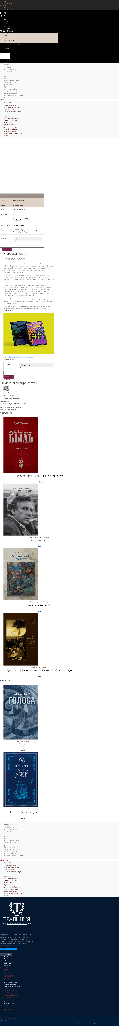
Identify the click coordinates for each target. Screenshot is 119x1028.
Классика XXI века (9, 67)
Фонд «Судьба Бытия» (10, 91)
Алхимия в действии (9, 82)
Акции (5, 98)
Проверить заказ (7, 3)
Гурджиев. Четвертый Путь (12, 74)
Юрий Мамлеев (8, 72)
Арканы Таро (7, 85)
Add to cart (6, 249)
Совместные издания (10, 93)
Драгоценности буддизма (11, 89)
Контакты (6, 28)
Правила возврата (10, 982)
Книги (5, 34)
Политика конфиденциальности (9, 1018)
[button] (49, 5)
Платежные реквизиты (11, 986)
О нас (5, 38)
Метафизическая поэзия (11, 69)
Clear (15, 241)
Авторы (6, 36)
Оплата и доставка (10, 984)
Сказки (5, 76)
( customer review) (10, 359)
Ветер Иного (7, 78)
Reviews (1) (7, 379)
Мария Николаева (9, 87)
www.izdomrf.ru (8, 310)
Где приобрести (8, 40)
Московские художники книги (13, 95)
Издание (4, 238)
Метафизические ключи (11, 80)
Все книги (8, 64)
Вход (4, 1)
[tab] (51, 380)
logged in (12, 404)
